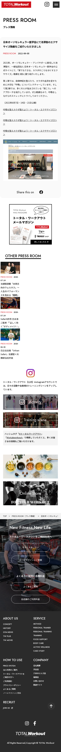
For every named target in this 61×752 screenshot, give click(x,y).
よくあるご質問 (30, 586)
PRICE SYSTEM (9, 665)
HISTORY (7, 628)
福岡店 (36, 677)
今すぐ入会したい (30, 547)
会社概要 (36, 665)
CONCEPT (7, 624)
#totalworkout (14, 437)
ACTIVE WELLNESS (41, 647)
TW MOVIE (8, 640)
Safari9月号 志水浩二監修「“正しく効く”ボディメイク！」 (10, 322)
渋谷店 (36, 669)
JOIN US (6, 708)
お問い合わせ (38, 681)
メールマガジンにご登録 (30, 559)
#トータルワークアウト (30, 433)
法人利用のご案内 (10, 670)
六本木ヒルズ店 (39, 673)
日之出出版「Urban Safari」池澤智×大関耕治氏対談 (10, 354)
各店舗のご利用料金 (30, 599)
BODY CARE (38, 643)
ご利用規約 (7, 681)
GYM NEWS (8, 632)
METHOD (37, 624)
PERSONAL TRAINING (42, 631)
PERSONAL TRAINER (42, 627)
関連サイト (37, 685)
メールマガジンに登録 (12, 693)
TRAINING (37, 635)
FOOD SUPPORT (40, 639)
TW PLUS (7, 636)
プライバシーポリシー (12, 685)
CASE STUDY (38, 651)
